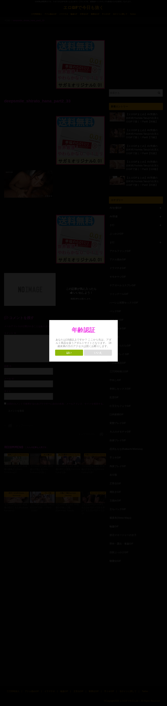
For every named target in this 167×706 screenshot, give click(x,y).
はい (69, 352)
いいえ (98, 352)
